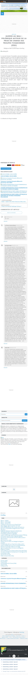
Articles (14, 34)
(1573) (4, 564)
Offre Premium (2, 638)
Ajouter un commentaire (11, 212)
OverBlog (3, 515)
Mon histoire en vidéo (6, 540)
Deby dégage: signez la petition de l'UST (10, 526)
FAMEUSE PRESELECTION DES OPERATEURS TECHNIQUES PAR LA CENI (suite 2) (11, 531)
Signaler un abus (5, 637)
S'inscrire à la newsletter (6, 168)
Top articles (18, 635)
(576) (4, 566)
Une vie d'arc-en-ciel (6, 554)
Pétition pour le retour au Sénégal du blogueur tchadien (12, 542)
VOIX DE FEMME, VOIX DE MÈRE (9, 573)
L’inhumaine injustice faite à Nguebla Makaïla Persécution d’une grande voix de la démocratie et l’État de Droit (13, 538)
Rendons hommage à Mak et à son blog (10, 546)
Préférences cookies (24, 638)
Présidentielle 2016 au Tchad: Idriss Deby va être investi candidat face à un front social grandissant (13, 544)
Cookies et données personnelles (13, 638)
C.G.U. (11, 637)
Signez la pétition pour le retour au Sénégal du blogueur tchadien (12, 548)
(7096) (4, 560)
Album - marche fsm (6, 523)
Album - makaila (4, 520)
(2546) (8, 563)
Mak (9, 444)
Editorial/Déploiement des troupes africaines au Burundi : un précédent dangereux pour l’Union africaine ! (12, 528)
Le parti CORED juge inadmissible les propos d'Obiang (14, 535)
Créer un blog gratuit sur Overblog (8, 635)
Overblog (22, 632)
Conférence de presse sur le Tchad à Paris (11, 524)
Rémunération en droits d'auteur (19, 637)
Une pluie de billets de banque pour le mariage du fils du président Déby (14, 552)
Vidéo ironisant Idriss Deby (7, 556)
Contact (23, 635)
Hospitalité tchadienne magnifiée (9, 533)
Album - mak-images (6, 522)
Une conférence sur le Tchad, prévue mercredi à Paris (14, 550)
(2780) (4, 562)
